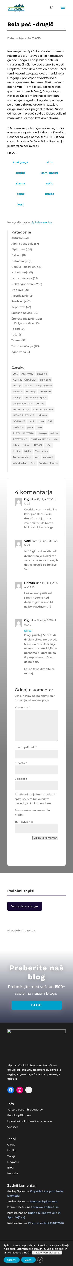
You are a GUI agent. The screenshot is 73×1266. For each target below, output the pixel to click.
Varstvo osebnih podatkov (25, 1109)
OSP (50, 421)
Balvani (16, 255)
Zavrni (28, 1259)
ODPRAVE (19, 421)
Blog (10, 1167)
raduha (54, 433)
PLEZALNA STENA (23, 433)
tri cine (17, 451)
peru (39, 427)
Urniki (11, 1150)
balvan (28, 385)
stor (50, 162)
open (41, 421)
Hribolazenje (19, 272)
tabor (16, 445)
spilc (49, 183)
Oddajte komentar (45, 837)
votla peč (48, 457)
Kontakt (12, 1173)
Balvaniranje (19, 261)
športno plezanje (48, 463)
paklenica (18, 427)
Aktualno (17, 238)
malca (49, 194)
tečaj (48, 445)
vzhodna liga (20, 463)
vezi (37, 457)
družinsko (45, 391)
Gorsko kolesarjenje (24, 267)
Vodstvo (12, 1127)
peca (30, 427)
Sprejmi (11, 1259)
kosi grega (20, 162)
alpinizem (45, 379)
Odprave (17, 290)
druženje (31, 391)
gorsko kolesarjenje (35, 397)
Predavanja (19, 301)
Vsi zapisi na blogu (24, 906)
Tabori (15, 328)
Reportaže (18, 307)
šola (33, 463)
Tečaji (11, 1156)
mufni (20, 173)
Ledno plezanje (21, 278)
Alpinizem (18, 249)
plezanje (42, 433)
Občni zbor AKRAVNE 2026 (46, 1223)
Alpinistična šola (22, 243)
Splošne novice (42, 222)
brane (20, 194)
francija (17, 397)
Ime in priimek (26, 747)
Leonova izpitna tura (43, 1201)
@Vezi (28, 630)
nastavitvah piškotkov (47, 1252)
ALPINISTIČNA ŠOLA (24, 379)
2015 (15, 373)
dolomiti (17, 391)
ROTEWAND (20, 439)
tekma (26, 445)
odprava (42, 415)
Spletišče (21, 778)
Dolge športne (24, 323)
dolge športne (44, 385)
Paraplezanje (20, 295)
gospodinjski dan (22, 403)
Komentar (22, 707)
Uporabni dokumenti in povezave (30, 1121)
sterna (20, 183)
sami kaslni (49, 173)
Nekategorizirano (23, 284)
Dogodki (13, 1162)
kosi (20, 204)
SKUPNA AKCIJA (40, 439)
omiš (31, 421)
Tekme (16, 340)
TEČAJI (38, 445)
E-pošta (21, 763)
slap (56, 439)
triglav (27, 451)
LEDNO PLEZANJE (23, 415)
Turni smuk (41, 451)
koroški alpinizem (43, 409)
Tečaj (14, 334)
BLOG (36, 1005)
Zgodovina (18, 352)
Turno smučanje (22, 346)
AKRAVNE (27, 373)
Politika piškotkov (19, 1115)
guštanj (40, 403)
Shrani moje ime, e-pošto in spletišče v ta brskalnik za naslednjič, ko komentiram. (36, 799)
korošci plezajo (21, 409)
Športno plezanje (23, 318)
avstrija (17, 385)
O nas (11, 1144)
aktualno (42, 373)
